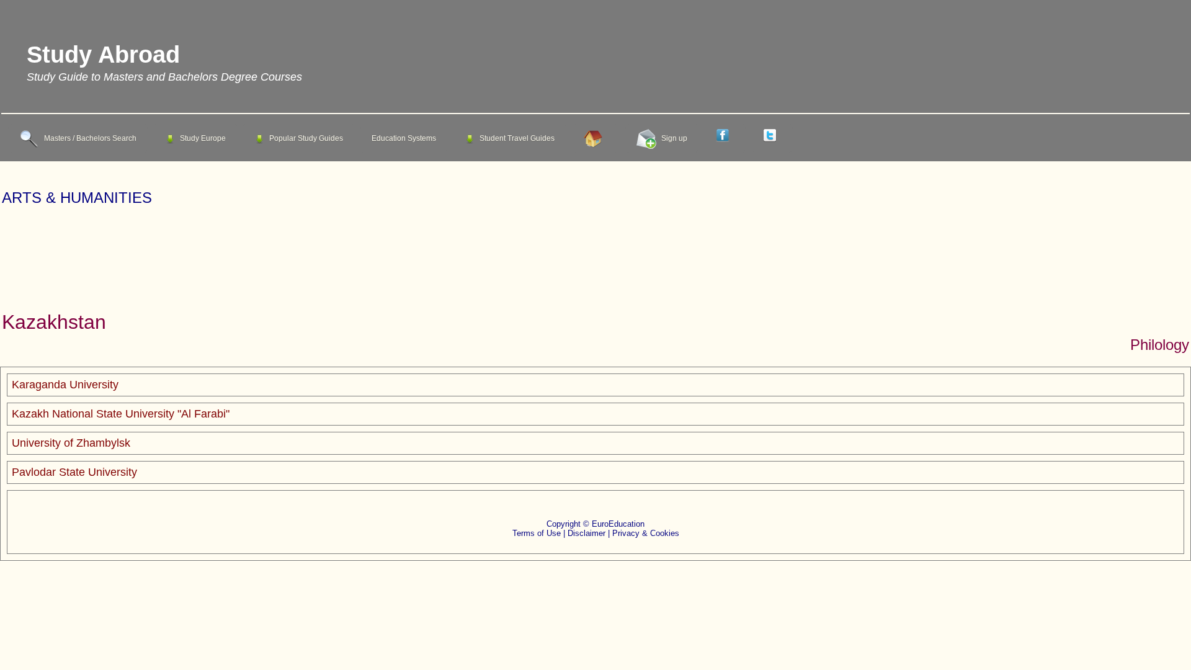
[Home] (595, 138)
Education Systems (404, 138)
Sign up (674, 138)
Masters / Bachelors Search (90, 138)
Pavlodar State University (74, 472)
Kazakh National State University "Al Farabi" (121, 414)
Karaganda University (65, 384)
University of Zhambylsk (71, 443)
